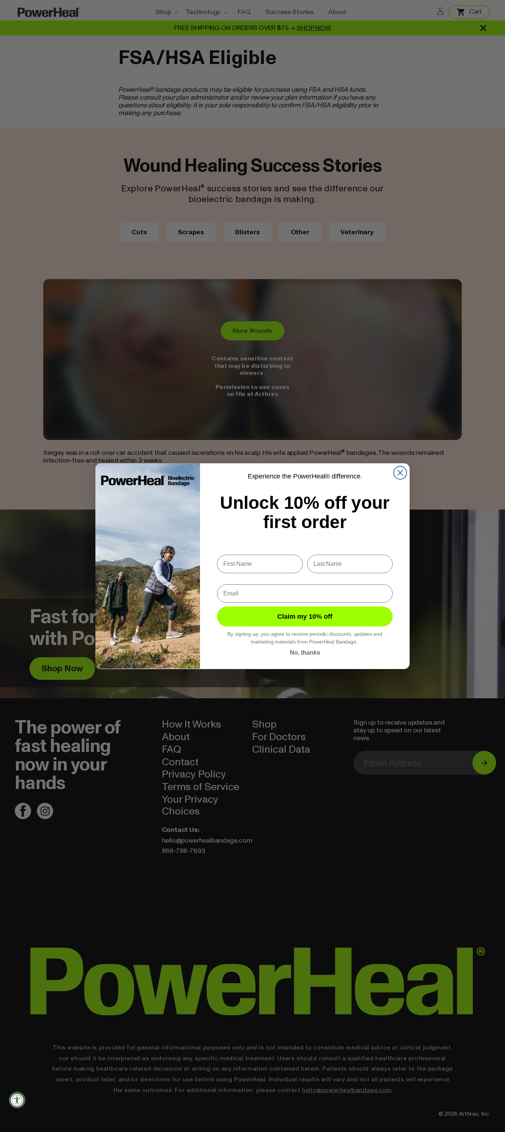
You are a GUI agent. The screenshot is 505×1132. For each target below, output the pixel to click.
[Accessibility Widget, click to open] (17, 1100)
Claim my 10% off (304, 616)
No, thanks (305, 652)
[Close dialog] (400, 472)
